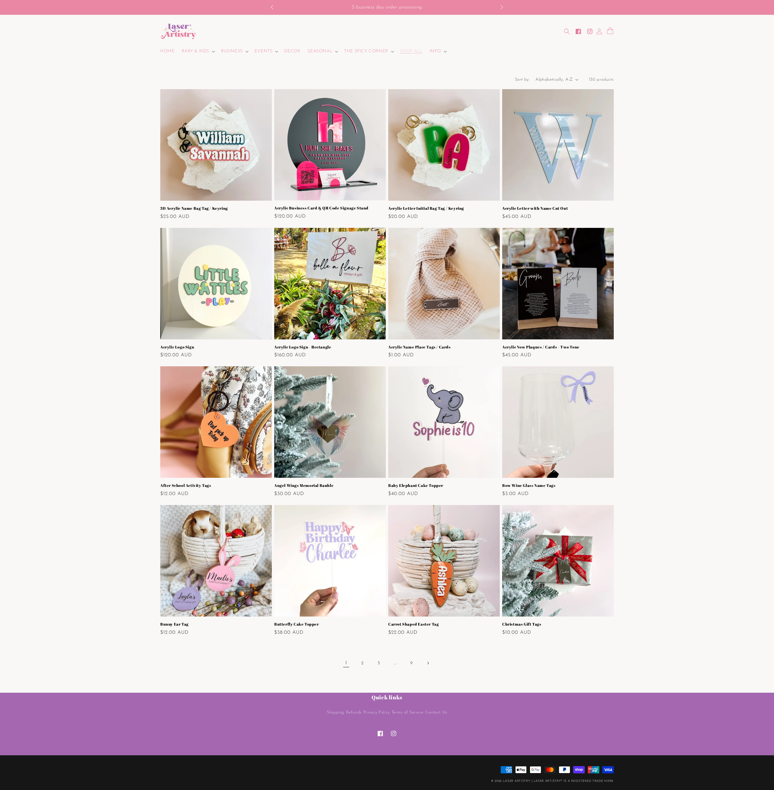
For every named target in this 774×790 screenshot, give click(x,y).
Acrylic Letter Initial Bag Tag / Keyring (426, 208)
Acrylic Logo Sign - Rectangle (302, 347)
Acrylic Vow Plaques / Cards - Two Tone (541, 347)
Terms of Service (408, 712)
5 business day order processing (387, 7)
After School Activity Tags (185, 485)
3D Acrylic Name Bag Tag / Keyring (194, 208)
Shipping (335, 712)
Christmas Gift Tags (521, 624)
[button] (275, 7)
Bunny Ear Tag (174, 624)
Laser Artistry (517, 781)
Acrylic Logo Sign (177, 347)
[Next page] (427, 663)
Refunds (354, 712)
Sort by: (522, 79)
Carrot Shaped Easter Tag (413, 624)
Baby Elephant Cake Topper (415, 485)
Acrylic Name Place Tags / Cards (419, 347)
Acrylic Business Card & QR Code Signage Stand (321, 208)
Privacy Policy (376, 712)
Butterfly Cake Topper (296, 624)
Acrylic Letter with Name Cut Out (535, 208)
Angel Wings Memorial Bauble (303, 485)
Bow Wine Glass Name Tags (528, 485)
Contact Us (436, 712)
